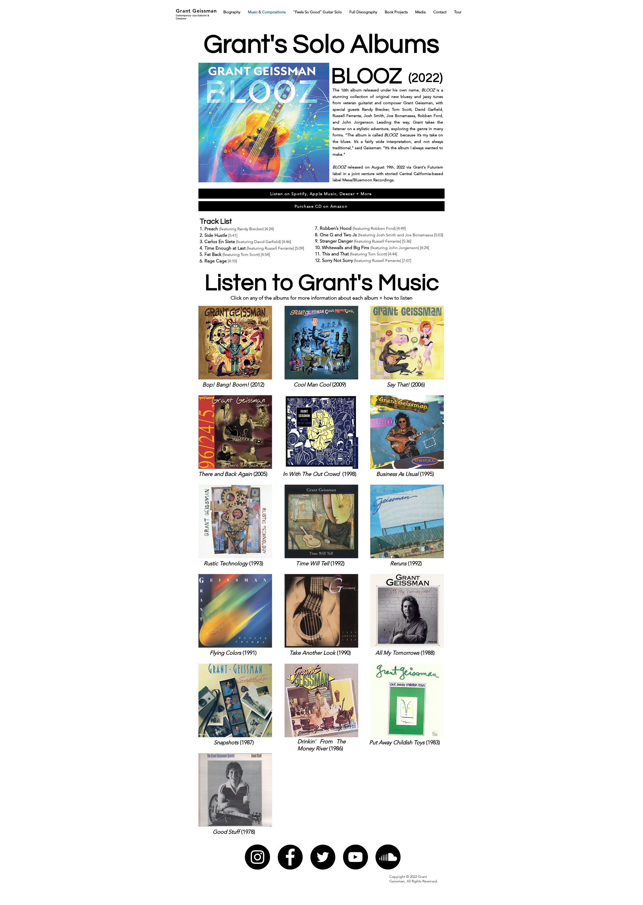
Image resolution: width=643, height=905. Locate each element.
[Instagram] (257, 857)
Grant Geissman (196, 11)
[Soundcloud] (388, 857)
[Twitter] (322, 857)
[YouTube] (355, 857)
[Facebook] (290, 857)
